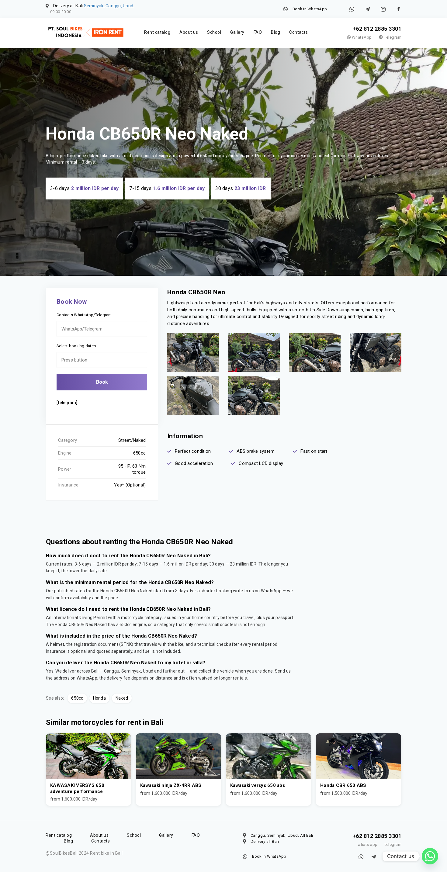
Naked (122, 698)
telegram (393, 844)
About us (188, 32)
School (214, 32)
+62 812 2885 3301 (377, 29)
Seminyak (94, 5)
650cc (77, 698)
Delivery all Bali (265, 841)
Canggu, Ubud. (120, 5)
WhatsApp (361, 37)
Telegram (392, 37)
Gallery (237, 32)
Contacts (298, 32)
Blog (275, 32)
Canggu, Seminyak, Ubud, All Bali (282, 835)
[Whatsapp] (430, 856)
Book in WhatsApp (310, 9)
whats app (368, 844)
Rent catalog (157, 32)
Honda (99, 698)
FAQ (258, 32)
